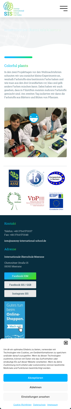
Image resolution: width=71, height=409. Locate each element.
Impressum (52, 404)
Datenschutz (39, 404)
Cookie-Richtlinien (22, 404)
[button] (66, 343)
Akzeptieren (35, 377)
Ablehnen (36, 387)
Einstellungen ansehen (35, 396)
